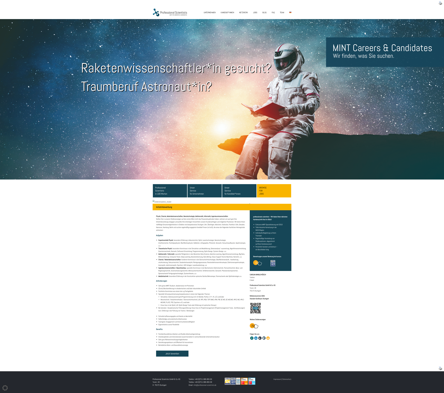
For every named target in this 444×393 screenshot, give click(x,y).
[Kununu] (273, 263)
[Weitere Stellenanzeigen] (254, 325)
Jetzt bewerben (172, 353)
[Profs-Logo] (170, 9)
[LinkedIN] (255, 338)
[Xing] (251, 338)
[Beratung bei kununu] (257, 262)
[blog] (264, 338)
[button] (5, 388)
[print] (268, 338)
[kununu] (260, 338)
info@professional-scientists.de (204, 385)
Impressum (277, 379)
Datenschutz (286, 379)
